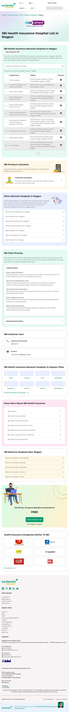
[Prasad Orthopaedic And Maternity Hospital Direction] (61, 86)
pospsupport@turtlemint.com (12, 656)
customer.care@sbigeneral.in (21, 354)
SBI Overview (12, 411)
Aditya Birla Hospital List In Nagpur (17, 221)
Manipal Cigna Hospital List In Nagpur (18, 226)
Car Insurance (6, 597)
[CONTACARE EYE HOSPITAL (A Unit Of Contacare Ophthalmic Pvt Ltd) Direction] (61, 123)
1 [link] (38, 154)
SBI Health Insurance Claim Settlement (21, 435)
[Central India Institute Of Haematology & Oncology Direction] (61, 114)
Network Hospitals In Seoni (14, 477)
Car (21, 3)
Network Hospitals (30, 15)
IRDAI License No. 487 (8, 672)
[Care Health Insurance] (19, 552)
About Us (4, 611)
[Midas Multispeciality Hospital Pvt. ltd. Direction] (61, 106)
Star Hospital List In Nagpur (14, 240)
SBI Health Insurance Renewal (18, 421)
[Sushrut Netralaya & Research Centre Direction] (61, 98)
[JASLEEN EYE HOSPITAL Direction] (61, 138)
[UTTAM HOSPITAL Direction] (61, 80)
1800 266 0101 (7, 655)
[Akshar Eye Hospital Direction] (61, 92)
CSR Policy (5, 628)
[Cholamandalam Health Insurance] (50, 552)
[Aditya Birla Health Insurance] (19, 542)
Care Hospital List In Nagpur (15, 216)
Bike (30, 3)
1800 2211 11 (15, 344)
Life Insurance (6, 603)
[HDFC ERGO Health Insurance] (50, 561)
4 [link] (49, 154)
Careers (4, 620)
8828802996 (7, 681)
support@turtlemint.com (11, 650)
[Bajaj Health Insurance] (50, 542)
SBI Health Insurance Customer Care (20, 425)
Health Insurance (13, 15)
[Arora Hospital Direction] (61, 146)
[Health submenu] (25, 8)
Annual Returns (6, 624)
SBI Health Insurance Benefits (18, 439)
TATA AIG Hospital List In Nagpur (16, 235)
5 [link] (52, 154)
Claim (3, 616)
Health (22, 8)
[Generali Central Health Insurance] (19, 561)
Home (4, 15)
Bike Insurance (6, 599)
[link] (34, 153)
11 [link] (60, 154)
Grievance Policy (7, 626)
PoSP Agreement (7, 622)
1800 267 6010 (8, 648)
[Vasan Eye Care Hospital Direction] (61, 131)
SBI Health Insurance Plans (17, 416)
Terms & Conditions (61, 699)
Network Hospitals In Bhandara (16, 467)
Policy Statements (48, 699)
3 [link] (45, 154)
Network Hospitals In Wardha (15, 463)
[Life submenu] (34, 8)
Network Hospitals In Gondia (15, 472)
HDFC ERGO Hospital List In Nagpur (17, 212)
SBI (22, 15)
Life (32, 8)
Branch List (5, 632)
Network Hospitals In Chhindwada (17, 458)
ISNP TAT (4, 630)
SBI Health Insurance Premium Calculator (22, 430)
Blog (3, 613)
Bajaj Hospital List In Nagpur (15, 230)
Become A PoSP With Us (54, 8)
